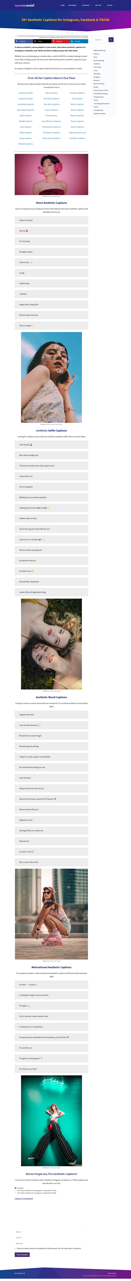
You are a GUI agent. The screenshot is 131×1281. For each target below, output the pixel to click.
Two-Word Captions (51, 104)
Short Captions (51, 93)
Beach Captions (77, 110)
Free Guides (97, 67)
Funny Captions (51, 110)
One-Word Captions (51, 98)
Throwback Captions (51, 132)
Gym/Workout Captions (51, 121)
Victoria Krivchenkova (51, 424)
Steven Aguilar (50, 691)
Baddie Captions (25, 121)
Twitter (98, 5)
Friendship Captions (25, 104)
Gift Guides (97, 74)
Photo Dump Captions (51, 138)
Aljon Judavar (50, 196)
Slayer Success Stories (101, 90)
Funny (96, 70)
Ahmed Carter (50, 1168)
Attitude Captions (25, 144)
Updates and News (100, 114)
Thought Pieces (99, 97)
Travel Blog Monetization (102, 104)
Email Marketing (99, 60)
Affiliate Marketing (99, 50)
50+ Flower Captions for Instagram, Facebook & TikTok (36, 1193)
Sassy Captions (26, 138)
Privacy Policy (111, 1273)
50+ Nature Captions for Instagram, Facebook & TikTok (36, 1190)
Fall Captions (77, 98)
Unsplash (58, 196)
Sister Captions (25, 115)
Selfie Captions (25, 132)
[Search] (111, 39)
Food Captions (51, 115)
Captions (20, 1188)
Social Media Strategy (101, 94)
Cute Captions (25, 127)
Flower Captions (77, 121)
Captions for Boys (25, 98)
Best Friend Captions (25, 110)
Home (63, 5)
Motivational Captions (51, 127)
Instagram (72, 5)
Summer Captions (77, 93)
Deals (95, 57)
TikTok (109, 5)
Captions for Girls (26, 93)
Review (96, 87)
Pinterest (97, 80)
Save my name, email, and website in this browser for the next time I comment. (49, 1248)
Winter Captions (77, 104)
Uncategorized (98, 110)
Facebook (85, 5)
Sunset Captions (77, 127)
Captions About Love (77, 132)
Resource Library (99, 84)
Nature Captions (77, 115)
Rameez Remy (50, 961)
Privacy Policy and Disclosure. (74, 37)
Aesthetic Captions (77, 138)
